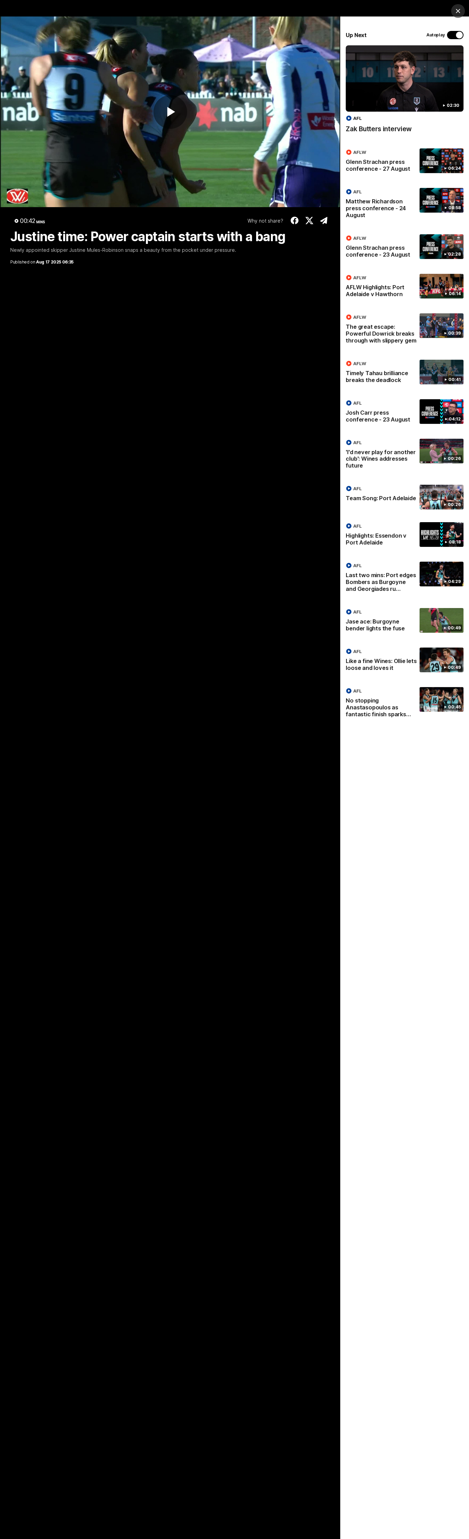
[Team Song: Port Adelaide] (405, 497)
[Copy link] (324, 220)
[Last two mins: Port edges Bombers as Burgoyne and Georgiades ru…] (405, 578)
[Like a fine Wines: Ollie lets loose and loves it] (405, 660)
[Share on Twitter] (309, 220)
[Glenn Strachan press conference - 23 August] (405, 247)
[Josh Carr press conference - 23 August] (405, 412)
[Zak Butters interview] (405, 92)
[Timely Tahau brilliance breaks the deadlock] (405, 373)
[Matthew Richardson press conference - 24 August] (405, 205)
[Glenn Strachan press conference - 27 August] (405, 161)
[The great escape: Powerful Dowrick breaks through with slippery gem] (405, 330)
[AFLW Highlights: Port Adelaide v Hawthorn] (405, 287)
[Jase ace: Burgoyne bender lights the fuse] (405, 621)
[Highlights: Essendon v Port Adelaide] (405, 535)
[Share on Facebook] (294, 220)
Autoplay (435, 34)
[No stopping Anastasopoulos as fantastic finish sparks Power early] (405, 704)
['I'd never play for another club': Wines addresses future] (405, 455)
